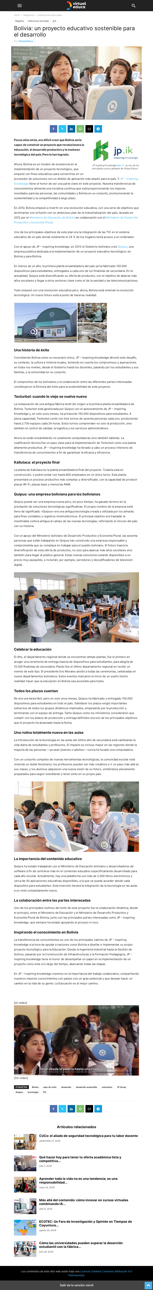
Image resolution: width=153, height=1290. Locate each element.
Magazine (28, 15)
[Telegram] (98, 129)
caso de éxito (50, 1087)
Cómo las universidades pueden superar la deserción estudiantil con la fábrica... (81, 1245)
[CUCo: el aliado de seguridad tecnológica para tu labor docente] (25, 1142)
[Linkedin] (71, 129)
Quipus (122, 246)
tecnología (33, 1092)
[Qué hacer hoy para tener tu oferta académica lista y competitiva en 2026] (25, 1163)
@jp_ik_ (121, 165)
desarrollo (66, 1087)
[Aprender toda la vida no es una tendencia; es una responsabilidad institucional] (25, 1185)
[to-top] (148, 1284)
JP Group (121, 1087)
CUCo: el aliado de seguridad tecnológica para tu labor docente (88, 1136)
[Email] (89, 129)
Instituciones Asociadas (38, 21)
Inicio (17, 15)
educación (107, 1087)
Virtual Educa (25, 41)
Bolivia (35, 1087)
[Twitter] (62, 129)
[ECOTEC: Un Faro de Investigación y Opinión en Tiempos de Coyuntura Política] (25, 1228)
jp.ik (54, 21)
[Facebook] (53, 129)
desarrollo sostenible (86, 1087)
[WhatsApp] (80, 129)
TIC (44, 1092)
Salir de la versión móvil (76, 1285)
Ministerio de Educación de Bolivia (52, 217)
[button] (19, 5)
